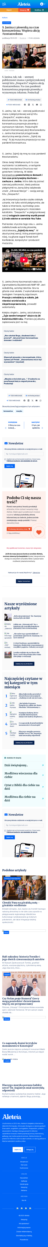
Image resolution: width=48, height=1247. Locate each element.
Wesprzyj (23, 10)
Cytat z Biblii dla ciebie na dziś (22, 786)
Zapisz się (9, 466)
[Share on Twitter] (33, 105)
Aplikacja (24, 1181)
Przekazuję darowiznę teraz (18, 529)
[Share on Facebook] (25, 105)
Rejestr (9, 10)
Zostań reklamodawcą (24, 1232)
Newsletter (24, 1178)
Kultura (4, 18)
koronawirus (8, 411)
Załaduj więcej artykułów (24, 664)
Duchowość (24, 1168)
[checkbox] (5, 459)
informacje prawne (24, 1228)
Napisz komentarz (24, 581)
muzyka (19, 411)
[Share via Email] (37, 105)
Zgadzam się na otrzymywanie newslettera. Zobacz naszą (23, 460)
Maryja (6, 1019)
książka (7, 974)
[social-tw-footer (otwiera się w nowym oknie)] (26, 1208)
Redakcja (23, 38)
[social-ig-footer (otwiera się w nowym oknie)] (30, 1208)
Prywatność (24, 1240)
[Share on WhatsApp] (41, 105)
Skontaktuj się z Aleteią (24, 1236)
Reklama (24, 1190)
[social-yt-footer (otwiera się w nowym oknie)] (18, 1208)
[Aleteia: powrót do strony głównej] (24, 4)
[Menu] (8, 4)
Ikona (6, 932)
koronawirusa (9, 175)
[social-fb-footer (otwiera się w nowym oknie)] (22, 1208)
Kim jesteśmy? (24, 1224)
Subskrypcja (24, 1184)
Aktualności (24, 1162)
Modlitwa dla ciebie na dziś (19, 798)
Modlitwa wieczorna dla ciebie (20, 775)
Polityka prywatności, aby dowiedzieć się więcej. (22, 461)
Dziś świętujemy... (16, 765)
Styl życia (24, 1165)
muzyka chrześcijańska (12, 878)
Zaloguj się (36, 573)
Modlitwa (38, 10)
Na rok (24, 1200)
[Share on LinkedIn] (29, 105)
